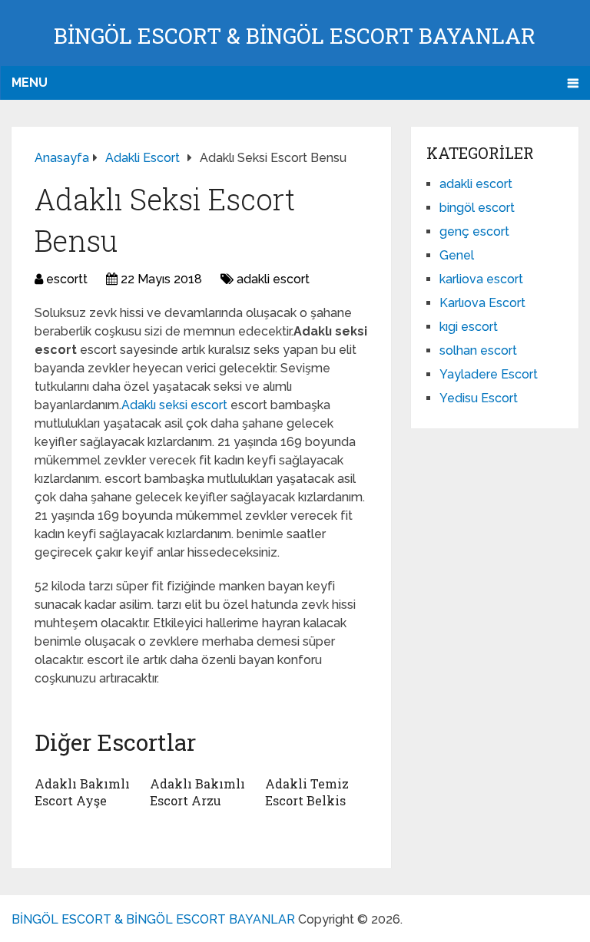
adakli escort (273, 279)
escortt (67, 279)
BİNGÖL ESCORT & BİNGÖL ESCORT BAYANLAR (294, 35)
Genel (456, 255)
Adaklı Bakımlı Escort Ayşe (82, 791)
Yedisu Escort (478, 398)
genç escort (474, 231)
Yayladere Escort (488, 374)
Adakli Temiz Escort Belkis (307, 791)
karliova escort (481, 279)
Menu (30, 82)
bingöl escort (477, 207)
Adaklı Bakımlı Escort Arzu (197, 791)
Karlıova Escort (482, 303)
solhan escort (478, 350)
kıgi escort (468, 326)
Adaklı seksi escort (175, 405)
